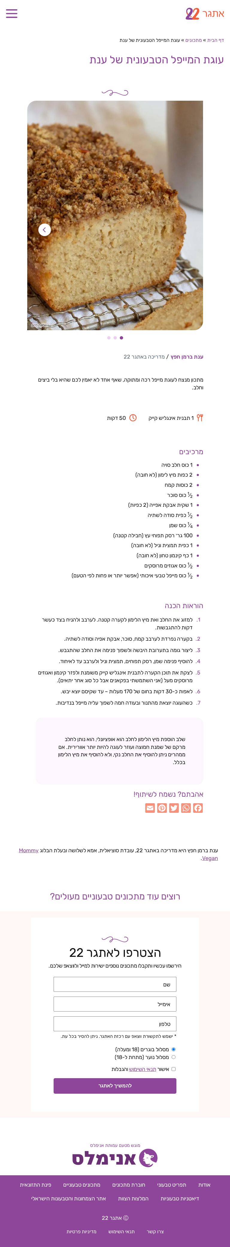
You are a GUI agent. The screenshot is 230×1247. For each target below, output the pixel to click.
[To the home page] (115, 13)
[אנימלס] (115, 1159)
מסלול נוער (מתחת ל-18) (142, 1057)
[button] (11, 13)
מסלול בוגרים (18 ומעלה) (142, 1049)
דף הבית (215, 40)
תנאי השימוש (142, 1069)
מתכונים (193, 40)
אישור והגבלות (140, 1069)
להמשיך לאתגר (115, 1085)
